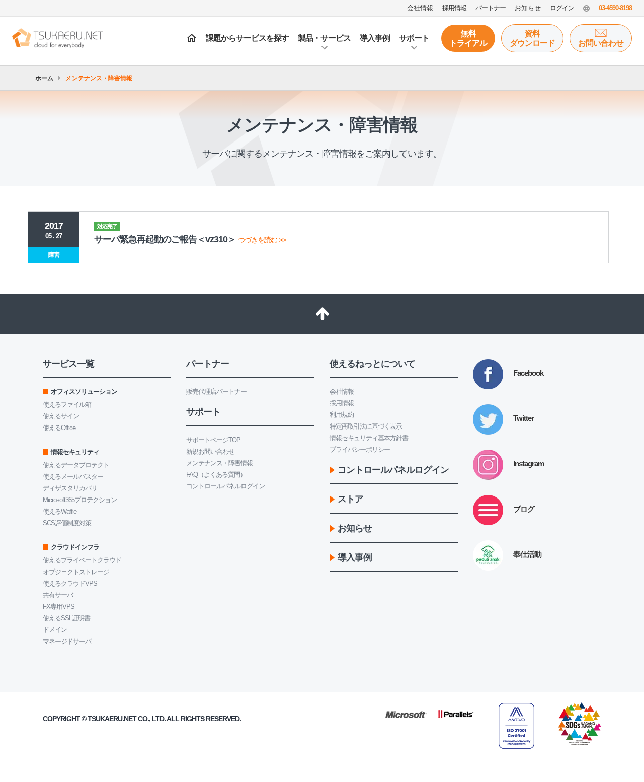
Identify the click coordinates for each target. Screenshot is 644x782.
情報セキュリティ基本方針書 (369, 438)
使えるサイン (61, 416)
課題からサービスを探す (247, 38)
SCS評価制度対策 (67, 523)
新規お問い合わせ (210, 451)
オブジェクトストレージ (76, 571)
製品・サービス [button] (324, 38)
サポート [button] (414, 38)
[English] (586, 8)
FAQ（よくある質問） (216, 474)
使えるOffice (59, 427)
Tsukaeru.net (112, 719)
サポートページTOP (213, 440)
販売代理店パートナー (216, 391)
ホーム (44, 78)
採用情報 (342, 403)
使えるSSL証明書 (66, 618)
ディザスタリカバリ (70, 488)
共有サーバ (58, 595)
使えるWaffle (59, 511)
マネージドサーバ (67, 641)
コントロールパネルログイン (225, 486)
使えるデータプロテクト (76, 465)
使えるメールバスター (73, 476)
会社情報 (342, 391)
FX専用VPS (58, 606)
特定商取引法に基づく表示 (366, 426)
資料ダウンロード (532, 38)
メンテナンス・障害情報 (219, 463)
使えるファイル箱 (67, 404)
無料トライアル (468, 38)
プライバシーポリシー (360, 449)
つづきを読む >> (262, 240)
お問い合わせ (600, 43)
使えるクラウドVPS (70, 583)
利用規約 (342, 414)
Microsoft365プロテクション (80, 499)
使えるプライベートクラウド (82, 560)
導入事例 (375, 38)
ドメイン (55, 629)
